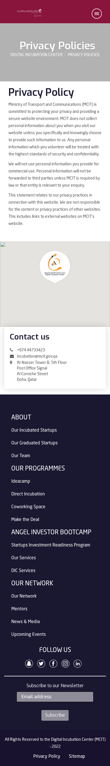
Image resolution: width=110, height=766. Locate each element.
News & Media (25, 622)
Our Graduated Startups (34, 443)
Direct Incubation (28, 494)
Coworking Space (28, 507)
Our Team (20, 456)
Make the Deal (25, 520)
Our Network (24, 596)
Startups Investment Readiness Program (50, 545)
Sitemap (77, 756)
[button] (97, 14)
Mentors (19, 609)
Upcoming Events (28, 634)
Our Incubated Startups (34, 430)
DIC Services (23, 571)
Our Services (23, 558)
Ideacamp (20, 481)
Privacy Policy (46, 756)
